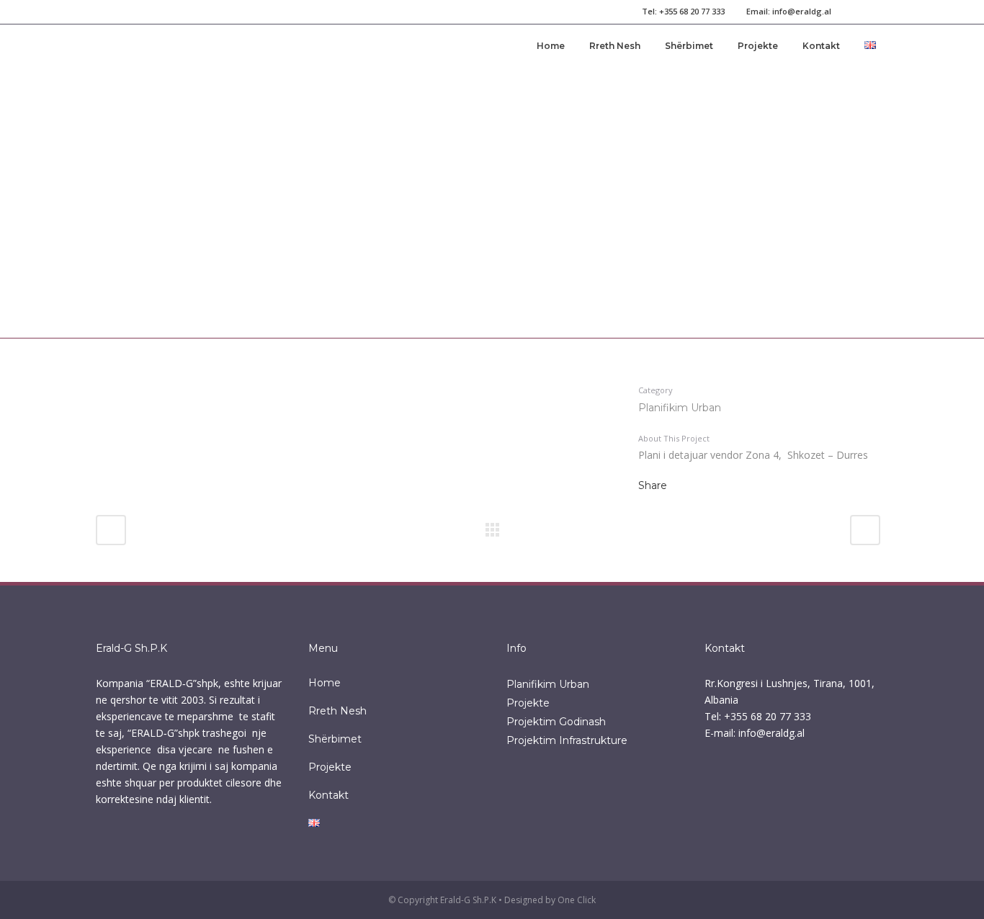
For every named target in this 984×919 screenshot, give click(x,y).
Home (324, 682)
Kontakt (328, 795)
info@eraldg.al (801, 11)
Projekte (330, 767)
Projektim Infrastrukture (566, 740)
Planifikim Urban (547, 684)
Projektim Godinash (556, 721)
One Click (577, 900)
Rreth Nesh (337, 710)
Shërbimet (335, 738)
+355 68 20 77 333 (692, 11)
